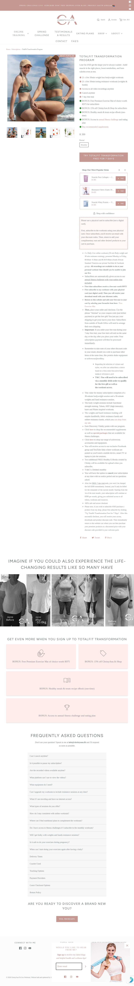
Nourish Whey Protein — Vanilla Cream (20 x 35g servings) (103, 202)
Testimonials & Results (63, 33)
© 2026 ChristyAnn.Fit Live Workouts (18, 977)
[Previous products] (119, 170)
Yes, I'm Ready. (67, 919)
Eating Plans (85, 33)
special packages (100, 433)
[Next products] (125, 170)
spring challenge (42, 33)
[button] (12, 132)
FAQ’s (75, 41)
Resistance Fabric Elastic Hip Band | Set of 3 (103, 190)
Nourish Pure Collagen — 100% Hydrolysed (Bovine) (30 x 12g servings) (103, 177)
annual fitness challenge (108, 119)
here (92, 430)
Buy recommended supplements (95, 127)
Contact (61, 41)
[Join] (85, 966)
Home (8, 49)
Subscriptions (16, 49)
